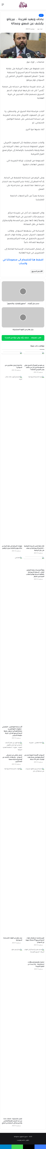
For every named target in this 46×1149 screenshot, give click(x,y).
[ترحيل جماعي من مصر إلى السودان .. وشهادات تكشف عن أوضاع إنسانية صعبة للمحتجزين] (12, 747)
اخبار (41, 15)
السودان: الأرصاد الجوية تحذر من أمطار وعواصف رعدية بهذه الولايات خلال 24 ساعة (34, 757)
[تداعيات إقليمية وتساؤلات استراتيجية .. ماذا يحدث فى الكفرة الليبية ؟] (34, 954)
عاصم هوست (21, 1140)
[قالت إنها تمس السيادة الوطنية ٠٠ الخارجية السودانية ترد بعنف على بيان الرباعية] (34, 460)
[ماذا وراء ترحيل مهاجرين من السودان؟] (12, 357)
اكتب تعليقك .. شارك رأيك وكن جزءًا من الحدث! (23, 338)
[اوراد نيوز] (23, 5)
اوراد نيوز (39, 29)
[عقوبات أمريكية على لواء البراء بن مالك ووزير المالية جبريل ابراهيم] (12, 460)
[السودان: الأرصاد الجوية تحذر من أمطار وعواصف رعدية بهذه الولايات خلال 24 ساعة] (34, 747)
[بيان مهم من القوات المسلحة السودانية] (12, 852)
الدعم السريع (37, 272)
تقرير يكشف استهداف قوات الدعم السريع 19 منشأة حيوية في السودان (35, 940)
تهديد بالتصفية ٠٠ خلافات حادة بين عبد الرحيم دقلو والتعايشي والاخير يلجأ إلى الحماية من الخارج (12, 1121)
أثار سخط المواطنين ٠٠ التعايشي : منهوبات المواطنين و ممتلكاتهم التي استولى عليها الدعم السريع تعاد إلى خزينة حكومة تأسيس (12, 731)
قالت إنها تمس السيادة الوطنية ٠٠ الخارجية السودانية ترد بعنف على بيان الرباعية (34, 548)
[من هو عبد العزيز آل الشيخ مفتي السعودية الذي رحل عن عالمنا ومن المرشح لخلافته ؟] (34, 357)
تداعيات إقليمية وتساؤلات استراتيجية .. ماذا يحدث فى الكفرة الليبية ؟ (36, 964)
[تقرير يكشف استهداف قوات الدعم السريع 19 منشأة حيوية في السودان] (34, 852)
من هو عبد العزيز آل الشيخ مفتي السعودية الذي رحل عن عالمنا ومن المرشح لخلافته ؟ (34, 368)
